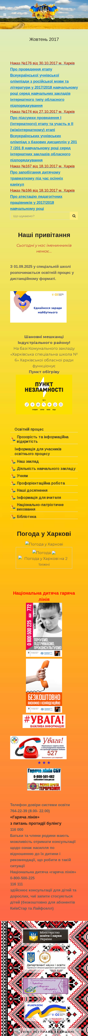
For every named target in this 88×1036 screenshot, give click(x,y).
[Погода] (44, 551)
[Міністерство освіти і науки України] (45, 943)
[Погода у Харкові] (44, 544)
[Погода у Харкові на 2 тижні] (44, 560)
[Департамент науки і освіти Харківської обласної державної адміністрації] (45, 969)
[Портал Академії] (45, 994)
